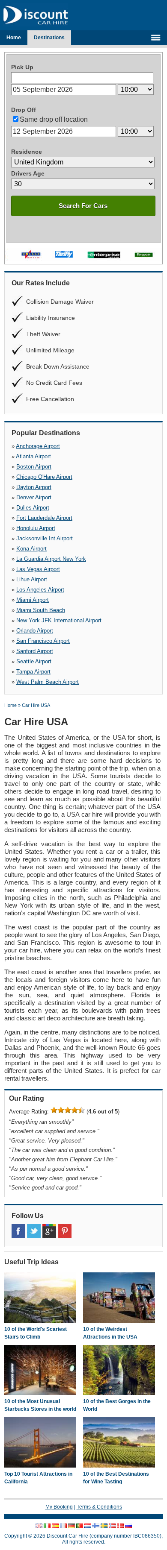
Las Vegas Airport (38, 569)
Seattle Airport (33, 661)
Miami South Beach (40, 610)
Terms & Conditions (99, 1507)
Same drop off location (54, 119)
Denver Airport (33, 497)
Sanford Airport (34, 651)
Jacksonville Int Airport (44, 538)
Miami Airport (32, 600)
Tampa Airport (33, 671)
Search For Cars (83, 205)
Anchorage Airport (38, 446)
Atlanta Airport (33, 456)
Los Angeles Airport (40, 589)
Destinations (49, 38)
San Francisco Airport (43, 641)
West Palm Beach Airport (47, 682)
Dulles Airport (32, 507)
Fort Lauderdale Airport (44, 518)
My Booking (59, 1507)
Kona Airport (31, 548)
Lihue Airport (31, 579)
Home (13, 38)
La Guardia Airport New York (51, 559)
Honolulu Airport (35, 528)
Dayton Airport (33, 487)
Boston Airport (33, 466)
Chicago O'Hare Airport (44, 477)
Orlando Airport (34, 630)
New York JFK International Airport (58, 620)
